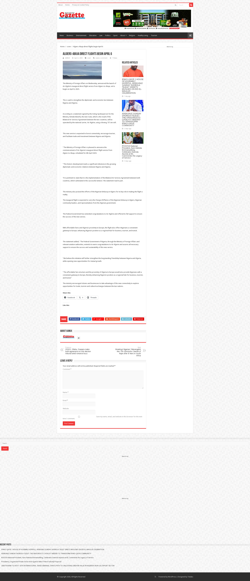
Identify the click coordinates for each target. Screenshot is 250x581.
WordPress (172, 577)
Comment (67, 369)
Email (65, 400)
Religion (132, 35)
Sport (115, 35)
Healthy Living (143, 35)
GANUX (67, 58)
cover (69, 47)
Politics (107, 35)
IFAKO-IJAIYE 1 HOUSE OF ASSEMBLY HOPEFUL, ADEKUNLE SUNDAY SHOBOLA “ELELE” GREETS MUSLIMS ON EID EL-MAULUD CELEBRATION (132, 86)
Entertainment (81, 35)
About (60, 5)
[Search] (191, 5)
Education (92, 35)
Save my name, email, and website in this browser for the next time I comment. (102, 418)
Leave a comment (101, 58)
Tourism (154, 35)
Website (66, 408)
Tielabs (190, 577)
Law (100, 35)
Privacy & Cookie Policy (80, 5)
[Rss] (176, 5)
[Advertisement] (170, 64)
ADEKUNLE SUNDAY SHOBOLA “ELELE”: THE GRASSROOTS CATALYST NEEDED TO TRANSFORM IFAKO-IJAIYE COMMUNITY (131, 119)
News (62, 35)
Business (70, 35)
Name (65, 392)
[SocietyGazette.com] (72, 15)
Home (67, 5)
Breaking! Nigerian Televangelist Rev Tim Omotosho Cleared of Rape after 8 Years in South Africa (128, 352)
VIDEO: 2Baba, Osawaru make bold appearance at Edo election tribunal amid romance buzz (78, 351)
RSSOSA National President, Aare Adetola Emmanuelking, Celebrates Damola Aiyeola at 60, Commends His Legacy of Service (132, 152)
